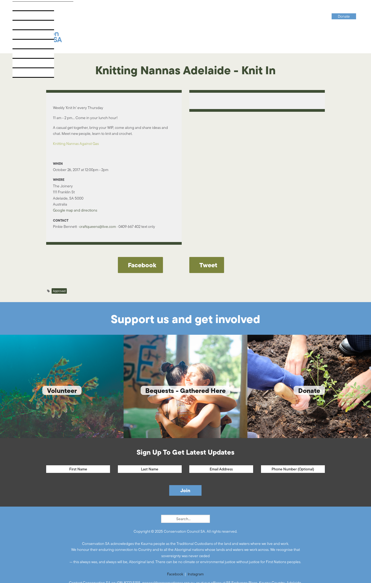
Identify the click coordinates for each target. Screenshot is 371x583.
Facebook (175, 574)
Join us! (24, 55)
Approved (59, 291)
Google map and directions (75, 210)
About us (25, 8)
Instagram (196, 574)
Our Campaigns (31, 17)
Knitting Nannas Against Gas (76, 143)
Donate (23, 74)
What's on (26, 36)
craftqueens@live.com (97, 226)
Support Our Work (35, 46)
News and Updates (35, 27)
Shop (21, 65)
